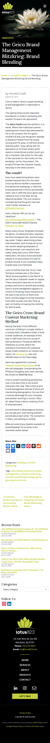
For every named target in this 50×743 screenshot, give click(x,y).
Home (5, 75)
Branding (21, 462)
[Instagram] (25, 688)
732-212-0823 (28, 645)
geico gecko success (15, 480)
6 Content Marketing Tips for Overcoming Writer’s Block (13, 501)
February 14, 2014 (14, 225)
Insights (25, 674)
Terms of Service (32, 726)
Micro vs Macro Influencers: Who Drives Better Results (22, 549)
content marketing (30, 474)
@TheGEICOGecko (14, 208)
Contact (25, 679)
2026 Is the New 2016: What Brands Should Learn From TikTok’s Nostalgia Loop (23, 560)
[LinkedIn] (15, 688)
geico (38, 477)
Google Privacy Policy (14, 726)
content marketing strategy (20, 365)
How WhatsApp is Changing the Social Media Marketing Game (34, 501)
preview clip (22, 354)
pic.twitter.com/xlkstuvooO (19, 219)
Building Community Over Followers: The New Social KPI (22, 571)
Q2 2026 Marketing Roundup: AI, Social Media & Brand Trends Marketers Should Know (25, 530)
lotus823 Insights (19, 75)
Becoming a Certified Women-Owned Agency (25, 539)
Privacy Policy (25, 713)
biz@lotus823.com (28, 649)
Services (25, 664)
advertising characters (22, 470)
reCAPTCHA (37, 722)
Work (25, 660)
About (25, 669)
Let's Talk (25, 696)
